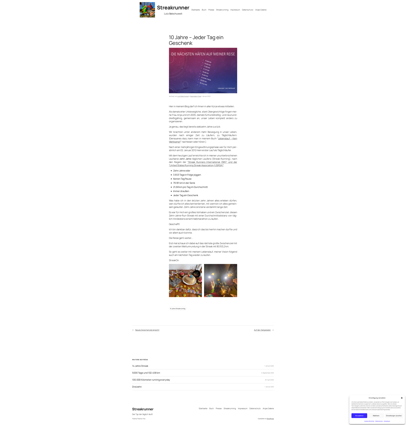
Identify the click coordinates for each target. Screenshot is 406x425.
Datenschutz (379, 421)
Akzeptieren (359, 416)
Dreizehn (137, 386)
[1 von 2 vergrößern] (199, 267)
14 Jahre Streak (140, 366)
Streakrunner (173, 7)
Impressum (387, 421)
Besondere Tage (195, 96)
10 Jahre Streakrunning (177, 309)
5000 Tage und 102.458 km (146, 373)
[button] (402, 398)
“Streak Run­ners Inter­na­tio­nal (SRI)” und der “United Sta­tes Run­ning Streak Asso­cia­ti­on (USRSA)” (203, 163)
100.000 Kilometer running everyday (151, 379)
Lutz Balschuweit (183, 96)
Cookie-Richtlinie (369, 421)
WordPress (270, 419)
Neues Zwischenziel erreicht (147, 330)
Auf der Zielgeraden (262, 330)
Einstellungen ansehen (394, 416)
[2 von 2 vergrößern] (234, 267)
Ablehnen (376, 416)
